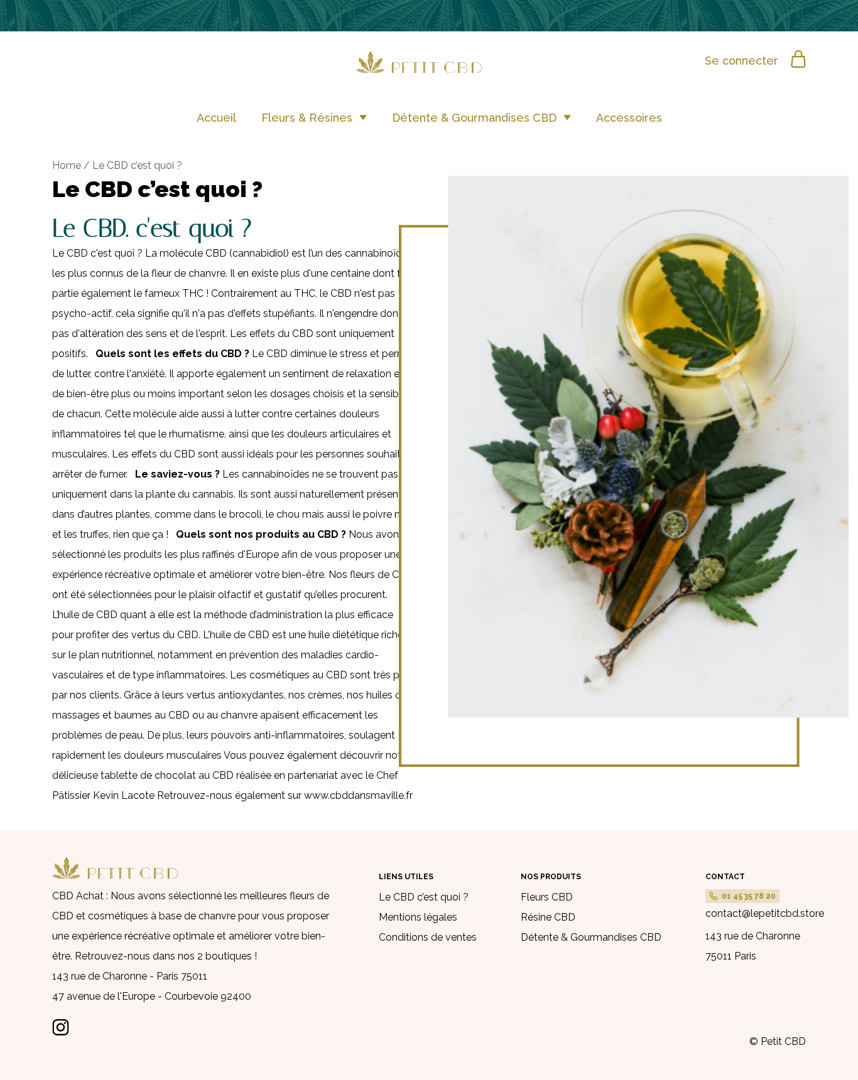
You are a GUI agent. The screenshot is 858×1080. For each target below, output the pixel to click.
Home (66, 165)
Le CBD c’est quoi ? (424, 897)
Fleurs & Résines (308, 117)
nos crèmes (315, 695)
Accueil (216, 117)
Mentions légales (418, 917)
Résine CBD (548, 917)
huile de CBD (87, 615)
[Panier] (798, 60)
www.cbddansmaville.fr (358, 795)
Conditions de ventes (428, 937)
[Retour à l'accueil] (429, 70)
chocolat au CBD (194, 775)
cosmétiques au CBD (298, 675)
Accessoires (629, 117)
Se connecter (741, 60)
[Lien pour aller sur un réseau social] (60, 1032)
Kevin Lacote (124, 795)
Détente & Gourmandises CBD (476, 117)
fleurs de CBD (381, 574)
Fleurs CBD (547, 897)
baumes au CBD (152, 715)
